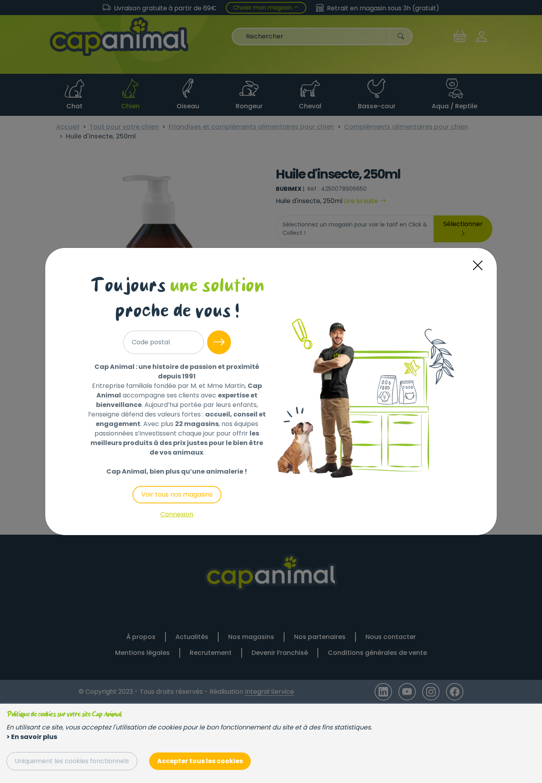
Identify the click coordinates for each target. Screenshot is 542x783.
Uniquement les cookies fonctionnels (72, 761)
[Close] (478, 265)
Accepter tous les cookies (200, 761)
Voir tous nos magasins (177, 494)
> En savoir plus (31, 736)
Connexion (176, 514)
